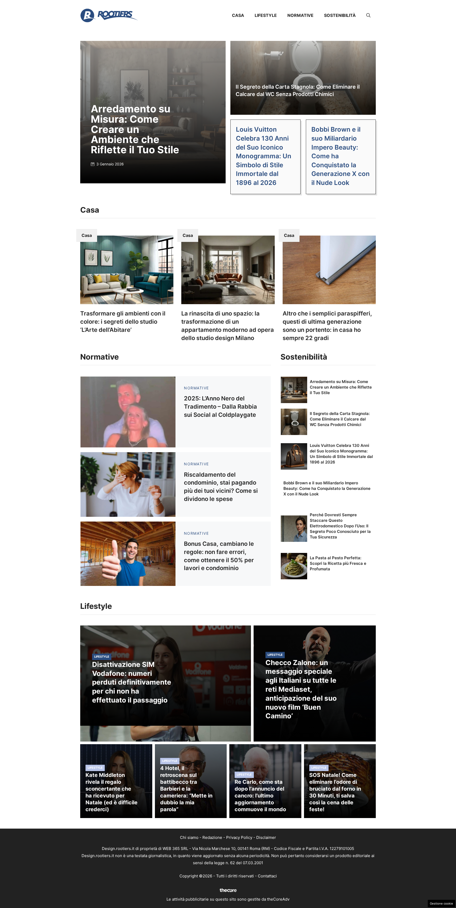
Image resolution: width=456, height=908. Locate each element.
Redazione (212, 837)
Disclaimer (266, 837)
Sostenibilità (340, 15)
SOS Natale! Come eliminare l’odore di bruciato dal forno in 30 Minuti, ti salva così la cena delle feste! (335, 792)
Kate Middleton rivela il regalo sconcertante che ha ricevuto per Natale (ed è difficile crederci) (111, 792)
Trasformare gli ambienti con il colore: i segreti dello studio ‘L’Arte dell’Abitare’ (122, 321)
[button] (368, 15)
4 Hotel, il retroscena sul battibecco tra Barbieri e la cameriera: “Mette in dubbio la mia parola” (186, 789)
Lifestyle (266, 15)
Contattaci (267, 875)
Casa (238, 15)
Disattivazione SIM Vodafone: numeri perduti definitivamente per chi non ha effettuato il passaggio (131, 682)
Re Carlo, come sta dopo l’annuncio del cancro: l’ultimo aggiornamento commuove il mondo (260, 796)
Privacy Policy (239, 837)
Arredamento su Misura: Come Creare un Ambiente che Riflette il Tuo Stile (135, 129)
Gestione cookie (441, 903)
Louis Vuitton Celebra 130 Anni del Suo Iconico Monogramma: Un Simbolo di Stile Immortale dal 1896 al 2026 (263, 156)
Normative (300, 15)
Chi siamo (189, 837)
